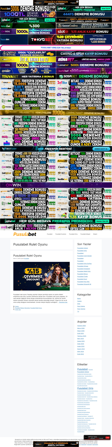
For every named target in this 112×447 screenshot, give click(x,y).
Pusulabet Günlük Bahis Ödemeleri (84, 394)
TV (78, 311)
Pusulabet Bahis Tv (88, 376)
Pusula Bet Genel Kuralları (82, 385)
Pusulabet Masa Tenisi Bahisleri (83, 402)
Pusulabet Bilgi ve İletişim (82, 381)
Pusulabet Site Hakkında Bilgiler (83, 412)
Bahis (79, 298)
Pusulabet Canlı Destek (84, 256)
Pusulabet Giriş (73, 234)
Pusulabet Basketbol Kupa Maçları (84, 379)
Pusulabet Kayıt (82, 279)
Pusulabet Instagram (83, 269)
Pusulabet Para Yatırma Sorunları (83, 408)
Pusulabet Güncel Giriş (89, 392)
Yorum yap (18, 309)
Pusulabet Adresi (82, 248)
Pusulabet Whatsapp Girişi (82, 422)
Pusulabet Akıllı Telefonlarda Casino (84, 374)
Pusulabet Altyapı (82, 266)
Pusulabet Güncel (80, 392)
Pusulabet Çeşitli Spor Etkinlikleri (83, 427)
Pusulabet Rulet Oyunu (27, 255)
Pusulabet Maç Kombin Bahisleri (83, 404)
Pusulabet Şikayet (85, 234)
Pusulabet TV (90, 416)
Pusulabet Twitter (80, 418)
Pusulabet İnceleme (60, 234)
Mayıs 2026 (80, 328)
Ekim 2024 (80, 351)
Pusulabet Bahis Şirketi (81, 377)
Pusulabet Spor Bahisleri (82, 416)
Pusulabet (49, 234)
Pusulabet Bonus (82, 274)
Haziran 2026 (81, 325)
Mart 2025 (80, 338)
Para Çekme (81, 306)
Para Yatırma (81, 309)
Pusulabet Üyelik (82, 276)
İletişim (95, 234)
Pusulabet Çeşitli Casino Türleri (83, 425)
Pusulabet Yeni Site (92, 423)
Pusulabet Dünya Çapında (92, 383)
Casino (17, 306)
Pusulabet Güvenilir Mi (84, 284)
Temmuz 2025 (81, 336)
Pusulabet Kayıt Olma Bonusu (83, 400)
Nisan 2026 (80, 331)
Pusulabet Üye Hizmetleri (82, 429)
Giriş (78, 303)
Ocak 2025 (80, 344)
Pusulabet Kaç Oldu (83, 281)
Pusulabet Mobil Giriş (83, 271)
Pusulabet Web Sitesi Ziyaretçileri (83, 420)
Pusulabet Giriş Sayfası (84, 263)
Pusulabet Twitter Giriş (89, 418)
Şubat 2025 (80, 341)
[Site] (28, 82)
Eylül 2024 (80, 354)
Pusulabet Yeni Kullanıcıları (82, 423)
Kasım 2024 (81, 349)
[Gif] (56, 112)
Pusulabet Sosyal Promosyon (83, 414)
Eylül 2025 (80, 333)
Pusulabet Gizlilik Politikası (92, 391)
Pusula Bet (91, 369)
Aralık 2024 (80, 346)
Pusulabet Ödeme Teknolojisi (22, 308)
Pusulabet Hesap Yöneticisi (92, 396)
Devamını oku (63, 302)
